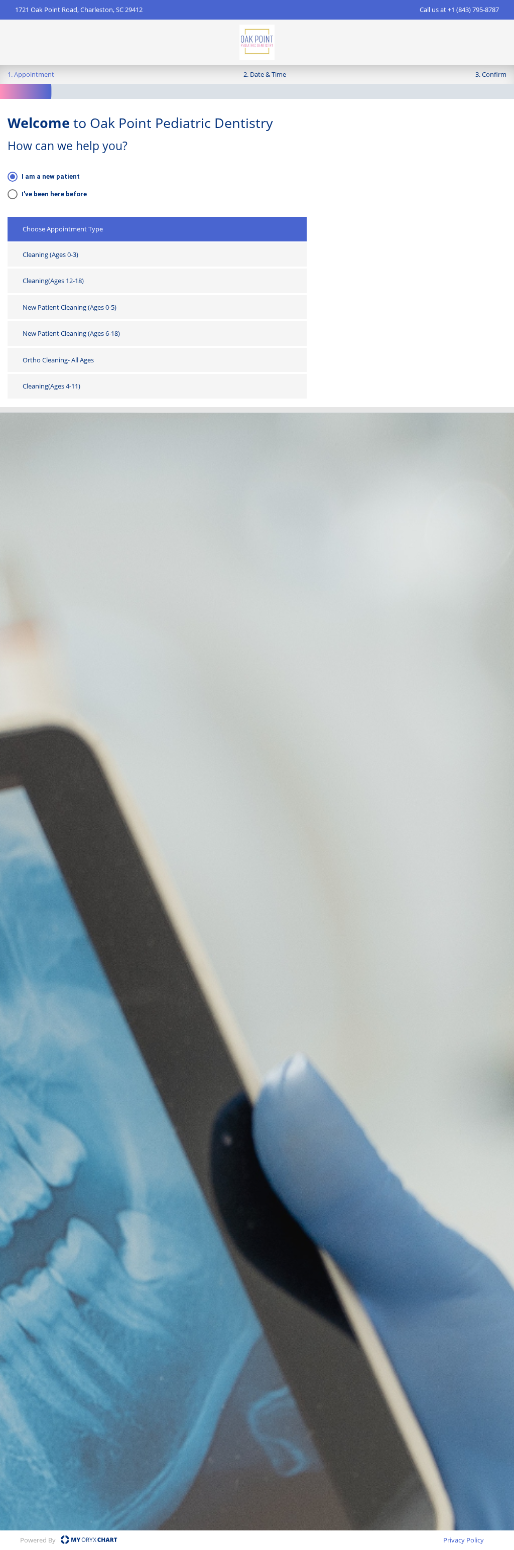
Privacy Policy (463, 1539)
